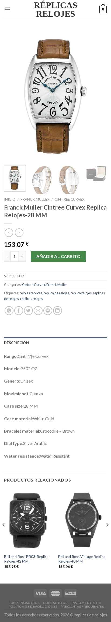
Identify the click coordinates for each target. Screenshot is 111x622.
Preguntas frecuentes (82, 607)
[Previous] (13, 95)
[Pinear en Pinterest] (47, 310)
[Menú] (7, 9)
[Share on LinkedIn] (57, 310)
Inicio (9, 199)
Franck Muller (35, 199)
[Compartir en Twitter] (28, 310)
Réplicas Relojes (55, 9)
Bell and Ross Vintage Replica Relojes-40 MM (81, 559)
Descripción (16, 343)
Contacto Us (55, 603)
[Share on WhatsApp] (9, 310)
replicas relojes (31, 298)
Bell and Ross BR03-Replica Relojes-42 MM (26, 559)
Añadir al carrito (58, 256)
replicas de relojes (90, 615)
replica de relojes (56, 293)
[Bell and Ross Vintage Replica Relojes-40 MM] (82, 520)
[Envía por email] (38, 310)
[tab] (55, 342)
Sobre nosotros (24, 603)
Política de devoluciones (33, 607)
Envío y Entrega (86, 603)
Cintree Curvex (70, 199)
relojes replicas (31, 293)
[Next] (98, 95)
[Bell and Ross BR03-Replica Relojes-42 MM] (28, 520)
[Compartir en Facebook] (18, 310)
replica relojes (81, 293)
